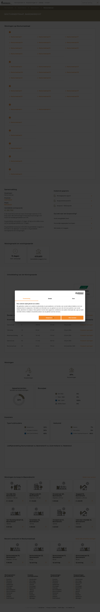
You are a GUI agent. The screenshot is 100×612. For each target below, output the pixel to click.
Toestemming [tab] (26, 298)
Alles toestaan (72, 317)
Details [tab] (50, 298)
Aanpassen (49, 317)
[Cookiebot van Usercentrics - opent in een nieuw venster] (76, 293)
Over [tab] (73, 298)
